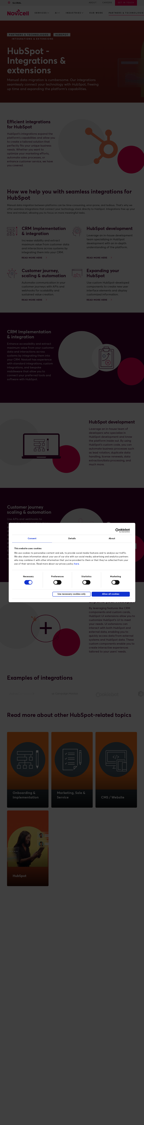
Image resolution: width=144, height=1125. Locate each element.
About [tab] (112, 538)
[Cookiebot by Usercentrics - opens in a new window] (117, 530)
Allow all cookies (110, 594)
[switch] (57, 582)
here (76, 564)
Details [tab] (72, 538)
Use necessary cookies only (72, 594)
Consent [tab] (32, 538)
